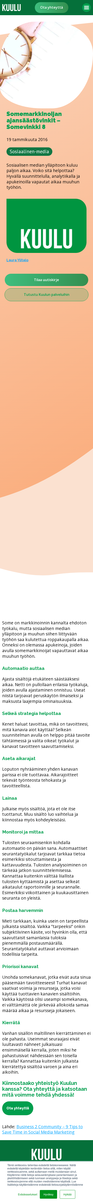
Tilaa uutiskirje (46, 279)
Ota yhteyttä (51, 7)
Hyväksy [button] (48, 1194)
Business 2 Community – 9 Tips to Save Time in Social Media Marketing (42, 1129)
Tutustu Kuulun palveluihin (46, 294)
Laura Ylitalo (17, 260)
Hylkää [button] (67, 1194)
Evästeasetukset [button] (27, 1194)
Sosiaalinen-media (29, 151)
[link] (11, 7)
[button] (86, 7)
